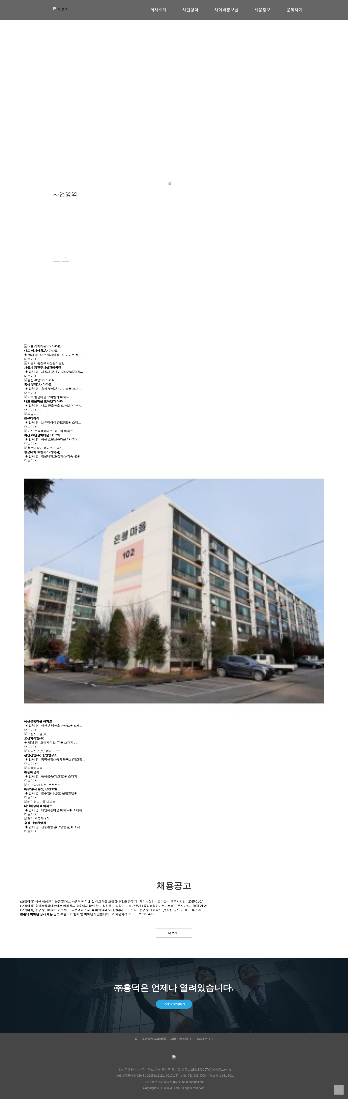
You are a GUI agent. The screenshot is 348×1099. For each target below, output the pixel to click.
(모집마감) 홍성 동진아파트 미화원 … (45, 910)
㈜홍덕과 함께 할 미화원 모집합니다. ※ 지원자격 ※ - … (99, 914)
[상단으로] (339, 1090)
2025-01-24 (195, 901)
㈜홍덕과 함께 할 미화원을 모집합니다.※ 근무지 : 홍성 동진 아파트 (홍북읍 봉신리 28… (130, 910)
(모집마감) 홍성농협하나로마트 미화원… (47, 905)
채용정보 (262, 9)
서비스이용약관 (180, 1038)
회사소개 (158, 9)
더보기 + (59, 242)
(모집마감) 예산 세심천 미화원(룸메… (45, 901)
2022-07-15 (198, 910)
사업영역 (190, 9)
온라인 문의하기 (174, 1004)
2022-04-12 (146, 914)
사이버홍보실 (226, 9)
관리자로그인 (204, 1038)
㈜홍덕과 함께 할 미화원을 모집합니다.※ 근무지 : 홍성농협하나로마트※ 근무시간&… (129, 901)
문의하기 (294, 9)
